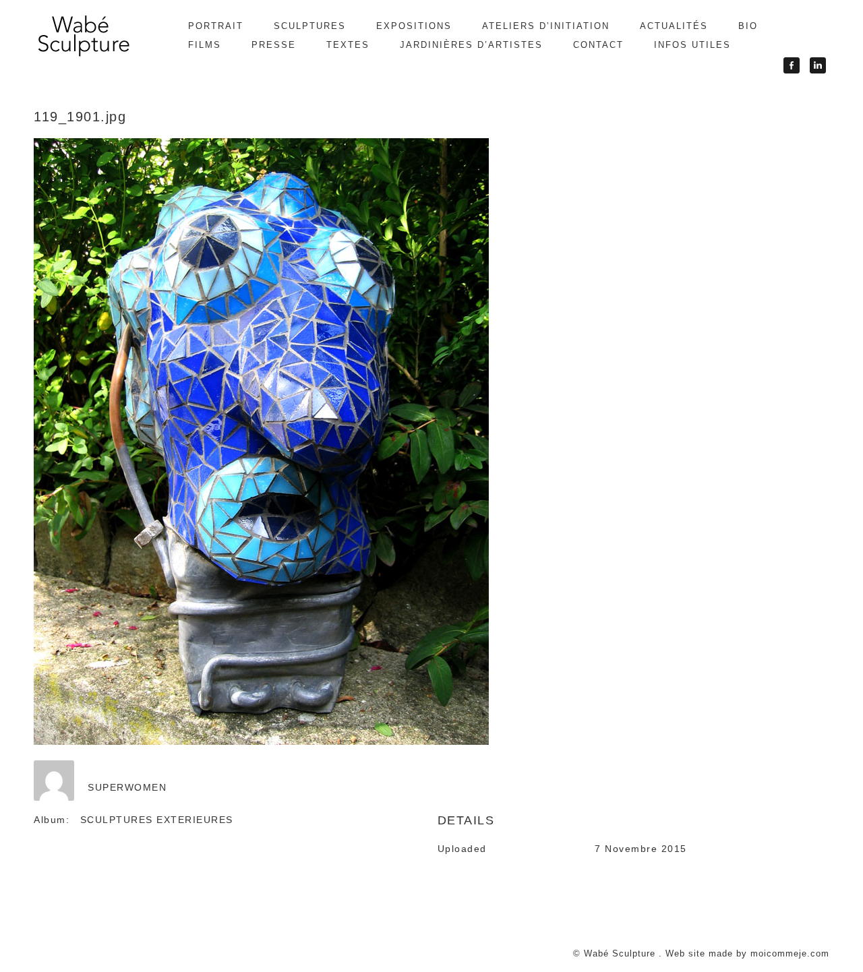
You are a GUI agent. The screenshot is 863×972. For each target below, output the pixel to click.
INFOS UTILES (692, 45)
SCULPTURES (310, 26)
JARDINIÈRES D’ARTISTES (471, 45)
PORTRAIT (215, 26)
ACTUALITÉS (674, 26)
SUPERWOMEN (127, 787)
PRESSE (273, 45)
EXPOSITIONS (414, 26)
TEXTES (347, 45)
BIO (748, 26)
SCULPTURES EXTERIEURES (156, 819)
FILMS (204, 45)
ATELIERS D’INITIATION (545, 26)
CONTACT (598, 45)
